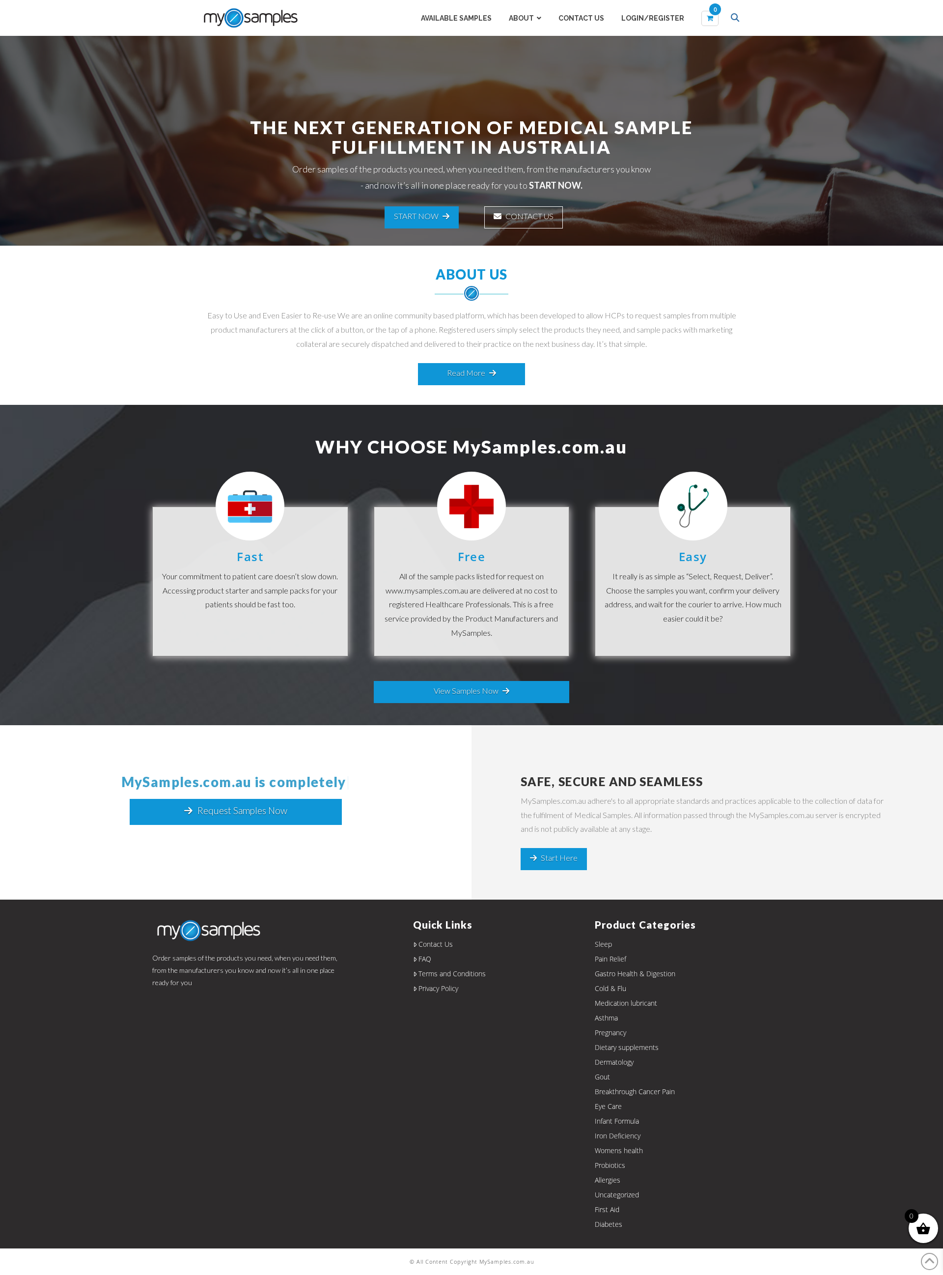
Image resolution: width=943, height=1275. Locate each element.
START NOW (416, 216)
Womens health (619, 1150)
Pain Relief (610, 958)
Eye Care (608, 1106)
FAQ (424, 958)
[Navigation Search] (736, 18)
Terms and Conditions (452, 973)
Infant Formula (617, 1121)
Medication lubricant (626, 1003)
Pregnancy (610, 1032)
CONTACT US (529, 216)
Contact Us (435, 944)
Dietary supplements (627, 1047)
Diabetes (608, 1224)
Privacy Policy (438, 988)
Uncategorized (617, 1194)
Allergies (607, 1180)
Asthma (606, 1017)
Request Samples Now (242, 810)
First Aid (607, 1209)
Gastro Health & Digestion (635, 973)
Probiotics (610, 1165)
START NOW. (555, 185)
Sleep (603, 944)
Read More (466, 372)
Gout (602, 1076)
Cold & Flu (610, 988)
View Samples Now (466, 690)
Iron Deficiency (617, 1135)
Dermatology (614, 1062)
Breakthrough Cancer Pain (635, 1091)
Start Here (559, 857)
